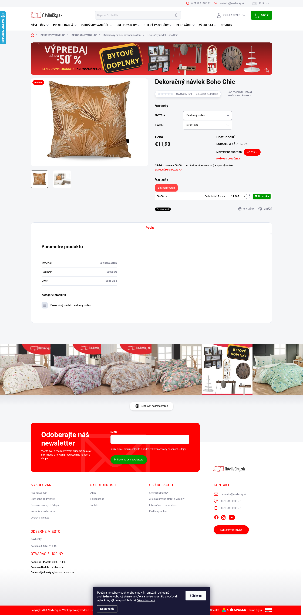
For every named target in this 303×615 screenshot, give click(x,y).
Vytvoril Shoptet (210, 610)
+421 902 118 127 (231, 501)
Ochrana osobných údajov (45, 505)
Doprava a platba (40, 517)
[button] (249, 195)
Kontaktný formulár (231, 529)
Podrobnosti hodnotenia (206, 94)
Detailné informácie (166, 170)
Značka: (239, 95)
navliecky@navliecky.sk (233, 494)
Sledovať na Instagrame (155, 406)
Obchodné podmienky (43, 498)
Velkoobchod (97, 498)
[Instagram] (223, 516)
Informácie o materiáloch (163, 505)
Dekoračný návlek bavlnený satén (70, 305)
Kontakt (94, 505)
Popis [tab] (150, 227)
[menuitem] (40, 25)
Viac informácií (146, 600)
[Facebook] (216, 516)
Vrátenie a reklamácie (43, 511)
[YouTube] (232, 516)
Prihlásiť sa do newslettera (128, 459)
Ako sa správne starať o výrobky (166, 498)
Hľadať (176, 15)
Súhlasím (196, 595)
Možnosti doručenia (228, 159)
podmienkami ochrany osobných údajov (164, 449)
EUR (261, 3)
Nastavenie (107, 608)
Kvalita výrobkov (158, 511)
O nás (93, 492)
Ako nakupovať (39, 492)
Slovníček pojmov (159, 492)
